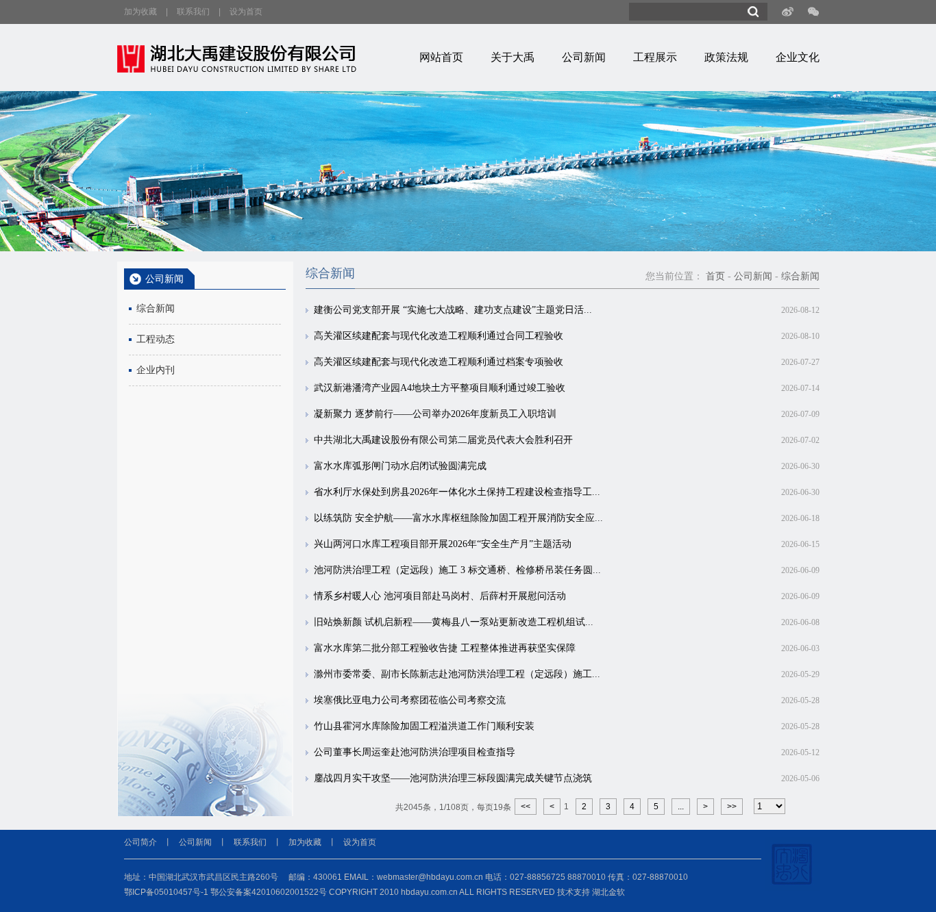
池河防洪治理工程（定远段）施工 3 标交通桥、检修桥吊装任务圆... (457, 570)
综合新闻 (155, 308)
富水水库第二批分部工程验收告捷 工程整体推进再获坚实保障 (445, 648)
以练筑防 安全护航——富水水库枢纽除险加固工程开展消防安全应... (458, 518)
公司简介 (140, 842)
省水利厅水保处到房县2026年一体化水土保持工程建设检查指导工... (457, 492)
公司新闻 (584, 57)
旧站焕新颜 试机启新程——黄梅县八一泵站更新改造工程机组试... (453, 622)
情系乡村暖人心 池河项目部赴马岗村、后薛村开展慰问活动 (440, 596)
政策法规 (726, 57)
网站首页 (441, 57)
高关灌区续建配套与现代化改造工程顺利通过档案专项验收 (438, 362)
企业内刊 (155, 370)
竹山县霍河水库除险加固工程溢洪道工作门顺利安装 (424, 726)
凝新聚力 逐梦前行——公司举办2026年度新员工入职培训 (435, 414)
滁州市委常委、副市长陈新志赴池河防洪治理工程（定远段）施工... (457, 674)
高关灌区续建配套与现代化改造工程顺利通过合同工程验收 (438, 336)
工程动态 (155, 339)
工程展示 (655, 57)
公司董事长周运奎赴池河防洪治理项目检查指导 (414, 752)
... (681, 806)
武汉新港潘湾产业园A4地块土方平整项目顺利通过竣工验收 (439, 388)
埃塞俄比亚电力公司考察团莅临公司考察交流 (410, 700)
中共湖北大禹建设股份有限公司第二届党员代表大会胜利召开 (443, 440)
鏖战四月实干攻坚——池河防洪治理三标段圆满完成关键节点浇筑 (453, 778)
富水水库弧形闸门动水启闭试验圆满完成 (400, 466)
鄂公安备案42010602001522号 (268, 892)
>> (732, 806)
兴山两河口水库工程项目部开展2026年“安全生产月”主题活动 (442, 544)
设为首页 (246, 11)
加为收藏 (140, 11)
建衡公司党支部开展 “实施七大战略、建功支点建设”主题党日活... (453, 310)
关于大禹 (512, 57)
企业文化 (798, 57)
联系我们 (193, 11)
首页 (715, 276)
